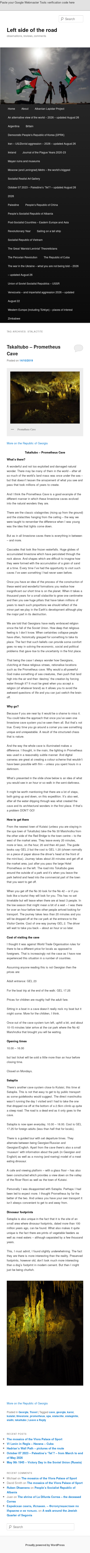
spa (48, 1416)
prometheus (37, 1416)
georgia (61, 1412)
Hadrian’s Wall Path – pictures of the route (35, 1448)
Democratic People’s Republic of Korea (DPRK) (36, 135)
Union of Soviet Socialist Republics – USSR (34, 283)
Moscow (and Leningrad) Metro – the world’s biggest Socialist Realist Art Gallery (39, 174)
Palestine (13, 205)
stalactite (58, 1416)
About (24, 108)
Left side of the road (32, 29)
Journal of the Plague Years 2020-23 (44, 152)
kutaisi (11, 1416)
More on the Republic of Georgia (27, 443)
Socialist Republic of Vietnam (25, 239)
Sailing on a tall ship (49, 231)
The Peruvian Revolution (22, 257)
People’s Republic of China (41, 205)
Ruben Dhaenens (18, 1487)
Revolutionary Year (19, 231)
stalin (10, 1420)
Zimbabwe (14, 318)
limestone (22, 1416)
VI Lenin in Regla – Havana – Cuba (30, 1444)
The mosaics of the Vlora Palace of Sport (34, 1439)
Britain (29, 126)
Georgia (23, 1412)
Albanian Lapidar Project (49, 108)
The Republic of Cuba (57, 257)
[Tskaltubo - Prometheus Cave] (45, 1333)
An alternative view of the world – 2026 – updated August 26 (43, 117)
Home (11, 108)
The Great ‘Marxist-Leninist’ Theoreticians (32, 248)
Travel (33, 1412)
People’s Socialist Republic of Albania (30, 213)
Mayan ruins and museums (24, 161)
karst (70, 1412)
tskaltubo (20, 1420)
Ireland (12, 152)
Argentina (13, 126)
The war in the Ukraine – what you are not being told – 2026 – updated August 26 (43, 270)
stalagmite (71, 1416)
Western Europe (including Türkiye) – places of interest (40, 309)
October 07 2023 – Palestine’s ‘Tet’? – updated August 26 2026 (42, 191)
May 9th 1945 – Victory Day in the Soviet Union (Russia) (44, 1462)
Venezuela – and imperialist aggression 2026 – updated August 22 (41, 296)
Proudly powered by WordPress (45, 1545)
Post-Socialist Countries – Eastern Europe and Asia (38, 222)
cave (52, 1412)
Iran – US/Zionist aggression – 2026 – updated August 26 (42, 143)
